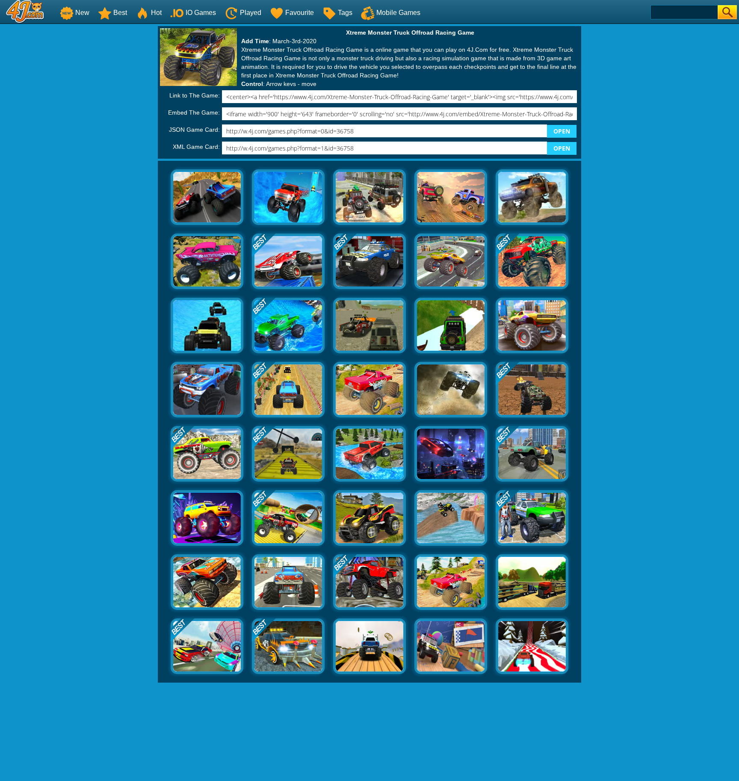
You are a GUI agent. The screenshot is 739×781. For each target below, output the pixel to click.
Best (120, 12)
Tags (345, 12)
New (82, 12)
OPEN (561, 131)
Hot (156, 12)
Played (250, 12)
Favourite (299, 12)
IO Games (201, 12)
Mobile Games (398, 12)
